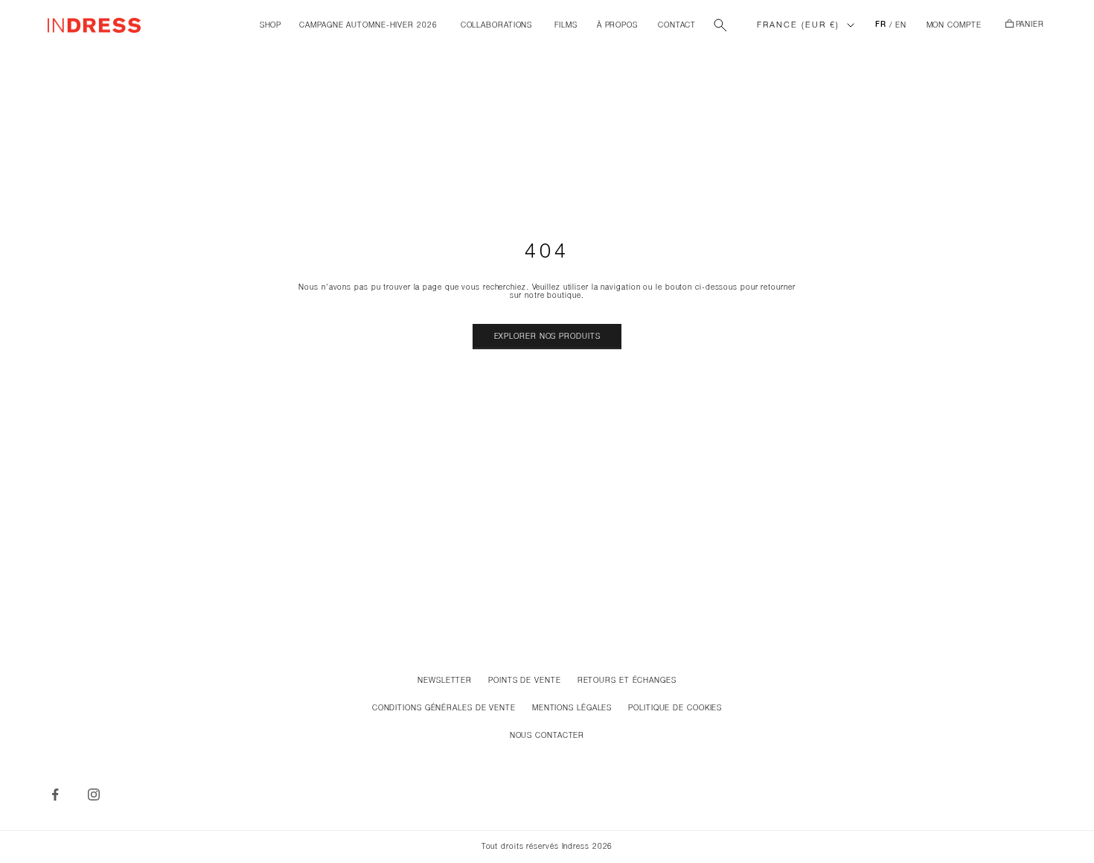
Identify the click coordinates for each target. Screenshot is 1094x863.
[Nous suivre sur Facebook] (55, 794)
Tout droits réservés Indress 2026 (547, 847)
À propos (617, 25)
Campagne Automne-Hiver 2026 (368, 25)
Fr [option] (880, 25)
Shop (271, 25)
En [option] (900, 25)
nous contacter (547, 736)
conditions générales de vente (444, 708)
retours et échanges (627, 681)
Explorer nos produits (547, 337)
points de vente (524, 681)
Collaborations (497, 25)
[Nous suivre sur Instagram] (93, 794)
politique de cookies (675, 708)
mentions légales (572, 708)
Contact (677, 25)
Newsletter (445, 681)
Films (566, 25)
